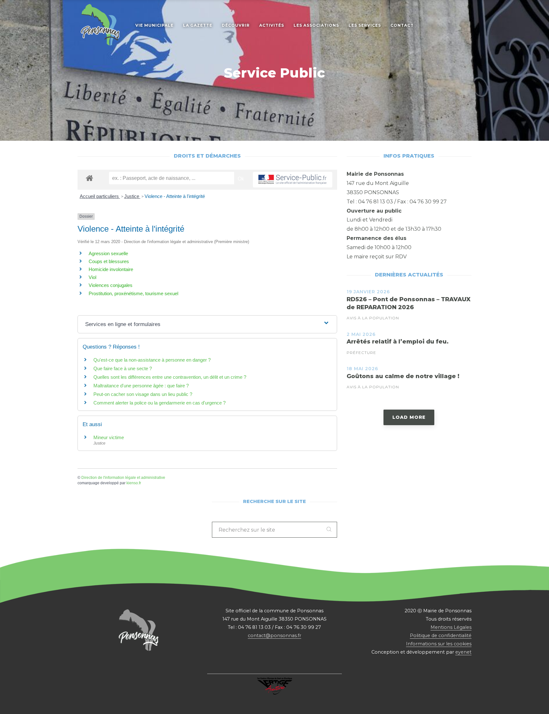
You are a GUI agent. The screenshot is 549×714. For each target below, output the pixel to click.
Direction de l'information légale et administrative (123, 477)
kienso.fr (133, 483)
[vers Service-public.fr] (292, 179)
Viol (92, 277)
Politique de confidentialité (440, 635)
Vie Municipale (154, 25)
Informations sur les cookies (438, 644)
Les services (365, 25)
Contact (402, 25)
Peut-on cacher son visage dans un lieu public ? (142, 394)
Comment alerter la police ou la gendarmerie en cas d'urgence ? (159, 402)
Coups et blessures (109, 261)
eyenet (463, 652)
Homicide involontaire (111, 269)
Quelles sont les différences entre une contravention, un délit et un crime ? (169, 377)
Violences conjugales (110, 285)
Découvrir (236, 25)
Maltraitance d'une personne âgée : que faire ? (141, 385)
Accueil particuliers (100, 196)
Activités (271, 25)
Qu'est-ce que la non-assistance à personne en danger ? (152, 360)
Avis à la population (373, 318)
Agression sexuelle (108, 253)
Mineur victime (108, 437)
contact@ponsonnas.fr (274, 635)
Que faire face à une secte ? (122, 368)
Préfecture (361, 352)
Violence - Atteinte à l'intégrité (175, 196)
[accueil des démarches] (89, 178)
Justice (132, 196)
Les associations (316, 25)
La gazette (197, 25)
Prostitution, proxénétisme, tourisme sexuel (133, 293)
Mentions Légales (450, 627)
